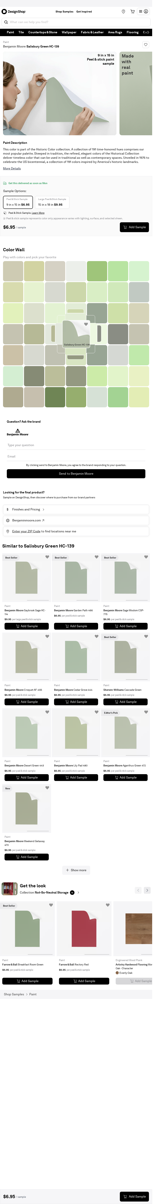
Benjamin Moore (14, 46)
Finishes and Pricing (23, 509)
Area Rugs (115, 32)
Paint (10, 32)
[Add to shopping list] (86, 324)
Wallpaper (69, 32)
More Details (12, 168)
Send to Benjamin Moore (76, 473)
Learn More (38, 213)
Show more (78, 870)
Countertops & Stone (42, 32)
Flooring (133, 32)
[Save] (145, 44)
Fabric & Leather (92, 32)
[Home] (15, 11)
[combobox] (76, 22)
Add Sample (137, 227)
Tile (21, 32)
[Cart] (132, 11)
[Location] (123, 11)
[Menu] (143, 11)
